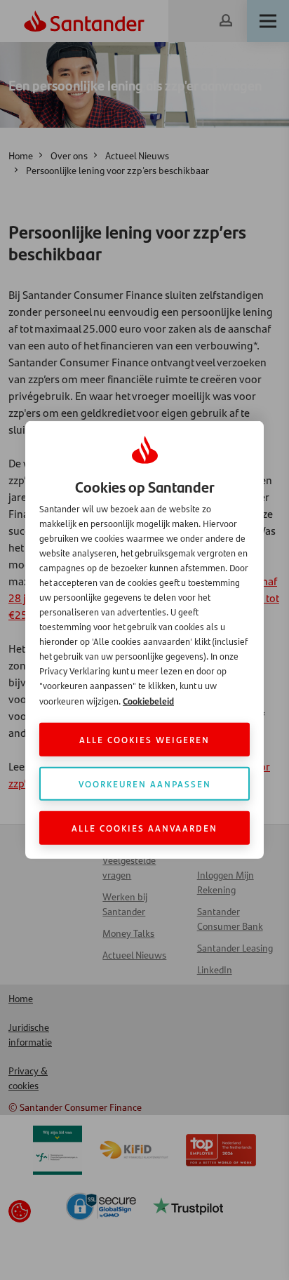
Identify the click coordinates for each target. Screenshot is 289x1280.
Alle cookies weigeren (144, 739)
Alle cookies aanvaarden (144, 827)
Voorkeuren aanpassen (145, 783)
